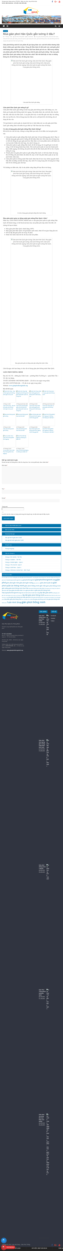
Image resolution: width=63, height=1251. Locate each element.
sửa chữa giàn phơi (26, 599)
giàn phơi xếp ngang (7, 590)
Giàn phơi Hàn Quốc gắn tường (10, 38)
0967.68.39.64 (42, 1248)
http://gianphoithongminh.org (11, 593)
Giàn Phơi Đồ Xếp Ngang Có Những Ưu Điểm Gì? (22, 451)
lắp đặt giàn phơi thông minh (33, 595)
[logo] (10, 612)
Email (4, 498)
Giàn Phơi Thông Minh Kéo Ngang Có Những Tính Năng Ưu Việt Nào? (48, 430)
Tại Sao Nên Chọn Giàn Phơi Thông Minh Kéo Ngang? (9, 451)
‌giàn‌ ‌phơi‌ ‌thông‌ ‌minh (42, 38)
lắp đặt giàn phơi (46, 593)
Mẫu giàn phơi (27, 597)
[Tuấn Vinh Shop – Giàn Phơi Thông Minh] (4, 26)
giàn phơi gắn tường (26, 583)
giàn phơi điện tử (30, 590)
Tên (3, 489)
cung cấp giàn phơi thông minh (39, 577)
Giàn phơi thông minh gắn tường (8, 429)
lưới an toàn (24, 592)
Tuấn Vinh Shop (14, 602)
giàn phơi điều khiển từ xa (19, 590)
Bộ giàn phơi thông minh (26, 577)
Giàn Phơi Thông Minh (19, 36)
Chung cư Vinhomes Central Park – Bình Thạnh (17, 570)
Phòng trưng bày (9, 548)
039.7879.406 (15, 1248)
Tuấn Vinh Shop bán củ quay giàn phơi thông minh (48, 407)
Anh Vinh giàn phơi (6, 577)
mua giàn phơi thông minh (15, 597)
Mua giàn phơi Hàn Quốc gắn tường (15, 41)
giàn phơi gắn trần (12, 583)
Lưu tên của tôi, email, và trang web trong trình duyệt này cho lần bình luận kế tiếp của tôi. (26, 514)
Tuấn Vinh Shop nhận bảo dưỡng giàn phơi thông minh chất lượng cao (34, 408)
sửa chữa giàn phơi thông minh (38, 599)
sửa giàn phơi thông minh (53, 599)
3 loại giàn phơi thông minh (42, 36)
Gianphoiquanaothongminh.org (14, 580)
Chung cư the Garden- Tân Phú (13, 557)
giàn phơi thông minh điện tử (53, 588)
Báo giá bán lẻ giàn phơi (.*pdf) (13, 537)
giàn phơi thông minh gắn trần (35, 586)
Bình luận (5, 465)
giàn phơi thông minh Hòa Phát (18, 588)
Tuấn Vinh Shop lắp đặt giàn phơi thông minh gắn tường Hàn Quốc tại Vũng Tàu (22, 408)
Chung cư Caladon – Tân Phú (13, 559)
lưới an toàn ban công (34, 592)
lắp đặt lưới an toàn (49, 595)
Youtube (53, 618)
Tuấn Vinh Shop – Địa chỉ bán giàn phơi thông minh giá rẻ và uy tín (9, 407)
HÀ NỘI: (35, 1248)
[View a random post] (59, 26)
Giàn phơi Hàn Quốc (53, 36)
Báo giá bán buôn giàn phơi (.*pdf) (14, 540)
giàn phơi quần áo (46, 583)
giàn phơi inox (37, 583)
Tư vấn (5, 31)
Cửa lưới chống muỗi (51, 577)
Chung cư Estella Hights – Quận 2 (14, 562)
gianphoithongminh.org (45, 579)
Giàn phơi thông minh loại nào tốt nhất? (21, 429)
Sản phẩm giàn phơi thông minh (12, 599)
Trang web (4, 506)
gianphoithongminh (29, 580)
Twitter (52, 621)
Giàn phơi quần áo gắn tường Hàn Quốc (27, 38)
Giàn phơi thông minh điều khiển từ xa (38, 588)
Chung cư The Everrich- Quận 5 (13, 565)
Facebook (53, 615)
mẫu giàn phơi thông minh (37, 597)
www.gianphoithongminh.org (15, 650)
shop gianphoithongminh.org (49, 597)
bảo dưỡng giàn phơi (15, 577)
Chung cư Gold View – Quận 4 (13, 567)
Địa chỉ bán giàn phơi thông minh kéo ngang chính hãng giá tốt (34, 430)
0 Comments (30, 36)
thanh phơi (4, 602)
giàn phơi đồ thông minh (42, 590)
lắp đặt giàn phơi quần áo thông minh (14, 595)
